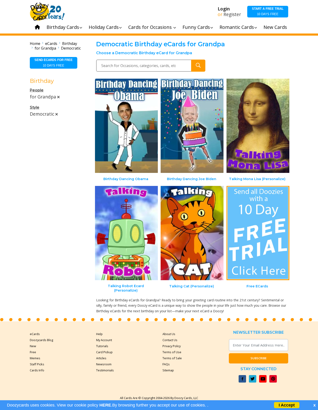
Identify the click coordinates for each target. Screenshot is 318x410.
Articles (101, 358)
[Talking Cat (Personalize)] (192, 233)
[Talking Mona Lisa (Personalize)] (258, 126)
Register (232, 14)
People (37, 90)
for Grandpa (45, 48)
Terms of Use (171, 352)
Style (34, 107)
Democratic (71, 48)
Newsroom (104, 364)
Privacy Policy (171, 346)
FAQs (166, 364)
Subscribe (258, 358)
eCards (51, 43)
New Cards (275, 27)
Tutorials (102, 346)
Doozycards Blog (41, 340)
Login (224, 9)
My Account (104, 340)
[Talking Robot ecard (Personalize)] (126, 233)
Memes (35, 358)
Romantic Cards (237, 27)
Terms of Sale (172, 358)
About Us (168, 334)
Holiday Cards (104, 27)
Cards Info (37, 370)
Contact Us (169, 340)
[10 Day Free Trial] (258, 233)
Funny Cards (196, 27)
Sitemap (168, 370)
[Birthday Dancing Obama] (126, 126)
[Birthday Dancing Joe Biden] (192, 126)
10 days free (268, 11)
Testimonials (105, 370)
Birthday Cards (63, 27)
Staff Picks (37, 364)
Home (35, 43)
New (33, 346)
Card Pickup (104, 352)
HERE (105, 405)
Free (33, 352)
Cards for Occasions (150, 27)
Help (99, 334)
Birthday (69, 43)
